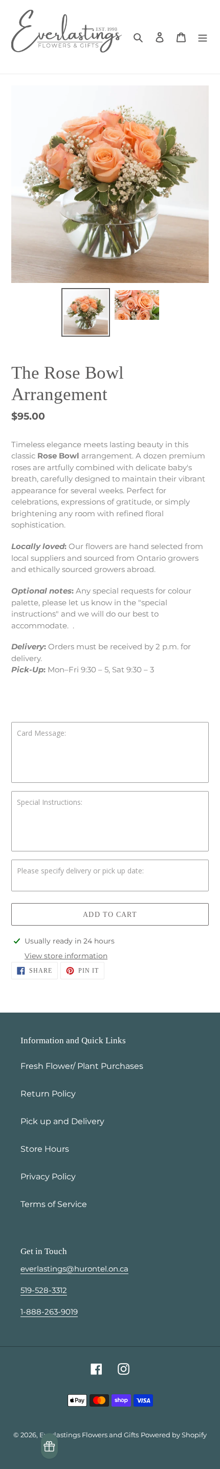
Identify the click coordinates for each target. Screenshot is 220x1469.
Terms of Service (53, 1204)
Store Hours (44, 1149)
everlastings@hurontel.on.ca (74, 1269)
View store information (66, 955)
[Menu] (202, 37)
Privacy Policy (48, 1176)
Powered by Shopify (174, 1435)
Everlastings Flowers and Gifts (89, 1435)
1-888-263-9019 (49, 1312)
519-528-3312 (43, 1290)
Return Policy (48, 1094)
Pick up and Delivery (62, 1121)
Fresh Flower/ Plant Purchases (81, 1066)
